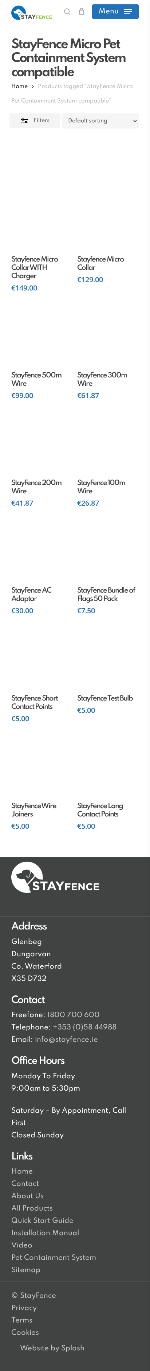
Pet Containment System (53, 1258)
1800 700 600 (73, 1015)
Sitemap (25, 1270)
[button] (115, 11)
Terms (21, 1320)
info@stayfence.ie (66, 1040)
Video (21, 1245)
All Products (32, 1208)
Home (19, 86)
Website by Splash (52, 1348)
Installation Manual (45, 1233)
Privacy (24, 1308)
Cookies (25, 1333)
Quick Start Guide (42, 1221)
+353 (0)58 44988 (85, 1027)
